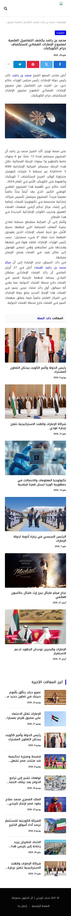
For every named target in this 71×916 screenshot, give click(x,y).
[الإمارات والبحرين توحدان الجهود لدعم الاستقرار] (35, 626)
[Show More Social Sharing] (8, 64)
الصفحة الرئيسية (41, 906)
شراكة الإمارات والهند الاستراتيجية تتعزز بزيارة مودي (38, 426)
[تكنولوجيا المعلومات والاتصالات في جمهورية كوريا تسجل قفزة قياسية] (35, 458)
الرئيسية (62, 22)
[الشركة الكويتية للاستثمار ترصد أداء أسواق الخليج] (55, 825)
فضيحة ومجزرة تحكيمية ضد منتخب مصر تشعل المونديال (24, 761)
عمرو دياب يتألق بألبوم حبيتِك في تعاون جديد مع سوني (23, 697)
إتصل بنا (22, 906)
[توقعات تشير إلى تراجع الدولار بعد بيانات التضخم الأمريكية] (55, 783)
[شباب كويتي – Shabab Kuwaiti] (37, 8)
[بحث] (6, 8)
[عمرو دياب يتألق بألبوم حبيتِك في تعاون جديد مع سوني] (55, 697)
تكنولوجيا (60, 33)
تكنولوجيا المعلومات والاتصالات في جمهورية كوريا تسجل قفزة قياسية (42, 482)
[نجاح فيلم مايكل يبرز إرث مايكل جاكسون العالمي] (35, 570)
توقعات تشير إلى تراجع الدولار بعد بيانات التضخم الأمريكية (24, 782)
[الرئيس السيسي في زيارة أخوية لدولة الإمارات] (35, 514)
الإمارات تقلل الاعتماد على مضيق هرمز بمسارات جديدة (23, 718)
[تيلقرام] (19, 64)
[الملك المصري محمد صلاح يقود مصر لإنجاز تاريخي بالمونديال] (55, 804)
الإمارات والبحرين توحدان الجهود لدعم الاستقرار (40, 651)
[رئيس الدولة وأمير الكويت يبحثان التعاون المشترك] (35, 345)
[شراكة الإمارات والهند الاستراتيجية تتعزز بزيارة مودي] (35, 401)
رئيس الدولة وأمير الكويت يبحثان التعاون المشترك (38, 369)
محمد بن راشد (22, 75)
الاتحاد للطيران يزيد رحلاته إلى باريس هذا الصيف (26, 846)
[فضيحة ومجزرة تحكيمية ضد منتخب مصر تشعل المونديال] (55, 761)
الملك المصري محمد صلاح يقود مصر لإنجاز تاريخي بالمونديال (23, 804)
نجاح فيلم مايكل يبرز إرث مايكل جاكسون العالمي (38, 595)
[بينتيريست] (33, 64)
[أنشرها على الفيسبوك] (60, 64)
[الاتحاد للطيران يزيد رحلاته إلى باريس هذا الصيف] (55, 847)
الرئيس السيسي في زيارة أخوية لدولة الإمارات (39, 538)
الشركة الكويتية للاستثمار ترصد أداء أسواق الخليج (23, 823)
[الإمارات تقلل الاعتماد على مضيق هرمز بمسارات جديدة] (55, 718)
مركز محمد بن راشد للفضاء (35, 265)
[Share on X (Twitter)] (46, 64)
